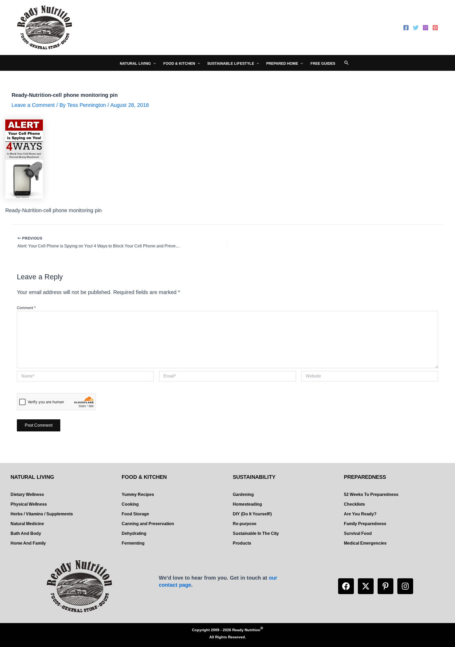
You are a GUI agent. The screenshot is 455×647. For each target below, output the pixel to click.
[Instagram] (425, 28)
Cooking (130, 504)
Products (242, 543)
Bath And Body (26, 533)
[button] (346, 586)
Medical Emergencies (365, 543)
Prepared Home (282, 63)
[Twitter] (416, 28)
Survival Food (358, 533)
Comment (26, 308)
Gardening (243, 494)
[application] (153, 63)
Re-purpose (244, 523)
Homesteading (247, 504)
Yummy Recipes (138, 494)
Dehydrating (134, 533)
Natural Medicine (27, 523)
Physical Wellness (29, 504)
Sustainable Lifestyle (230, 63)
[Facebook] (406, 28)
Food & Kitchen (179, 63)
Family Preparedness (365, 523)
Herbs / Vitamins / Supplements (42, 514)
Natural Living (135, 63)
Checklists (354, 504)
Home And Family (28, 543)
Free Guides (322, 63)
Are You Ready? (360, 514)
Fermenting (133, 543)
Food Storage (135, 514)
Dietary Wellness (27, 494)
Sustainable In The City (256, 533)
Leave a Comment (33, 105)
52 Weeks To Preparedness (371, 494)
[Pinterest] (435, 28)
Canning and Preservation (148, 523)
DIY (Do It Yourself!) (252, 514)
